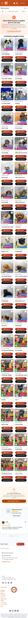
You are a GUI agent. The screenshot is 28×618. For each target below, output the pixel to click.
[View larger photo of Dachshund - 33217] (26, 336)
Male (4, 52)
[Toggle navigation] (2, 3)
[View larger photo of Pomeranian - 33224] (12, 287)
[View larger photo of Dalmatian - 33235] (12, 163)
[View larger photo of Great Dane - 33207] (12, 410)
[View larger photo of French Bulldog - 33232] (26, 163)
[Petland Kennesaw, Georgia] (6, 3)
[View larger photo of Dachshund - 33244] (26, 64)
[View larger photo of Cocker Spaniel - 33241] (12, 89)
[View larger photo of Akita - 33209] (26, 385)
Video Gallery (4, 604)
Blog (2, 606)
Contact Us (3, 602)
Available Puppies (3, 591)
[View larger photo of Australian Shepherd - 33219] (12, 336)
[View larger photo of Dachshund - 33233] (12, 188)
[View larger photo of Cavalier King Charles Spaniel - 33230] (12, 213)
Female (19, 52)
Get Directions (6, 561)
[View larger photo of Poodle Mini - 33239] (26, 114)
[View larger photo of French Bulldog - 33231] (26, 188)
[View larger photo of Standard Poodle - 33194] (12, 460)
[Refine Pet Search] (2, 11)
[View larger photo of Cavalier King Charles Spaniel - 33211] (26, 361)
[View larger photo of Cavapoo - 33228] (26, 213)
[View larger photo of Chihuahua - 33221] (26, 311)
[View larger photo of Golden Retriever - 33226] (12, 262)
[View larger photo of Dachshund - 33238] (12, 138)
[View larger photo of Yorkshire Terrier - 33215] (12, 361)
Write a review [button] (16, 515)
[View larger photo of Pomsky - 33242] (26, 89)
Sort (23, 11)
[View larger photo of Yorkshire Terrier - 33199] (12, 435)
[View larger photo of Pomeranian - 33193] (26, 435)
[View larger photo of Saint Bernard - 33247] (12, 40)
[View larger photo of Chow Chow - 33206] (26, 410)
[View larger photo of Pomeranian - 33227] (26, 237)
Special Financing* (3, 594)
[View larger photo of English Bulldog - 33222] (26, 287)
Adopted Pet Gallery (4, 599)
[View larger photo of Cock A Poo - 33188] (26, 460)
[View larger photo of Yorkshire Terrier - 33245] (12, 64)
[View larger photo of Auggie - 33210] (12, 385)
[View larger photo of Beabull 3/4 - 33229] (12, 237)
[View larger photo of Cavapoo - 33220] (12, 311)
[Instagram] (6, 583)
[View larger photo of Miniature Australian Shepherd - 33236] (26, 138)
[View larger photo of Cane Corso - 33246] (26, 40)
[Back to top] (26, 544)
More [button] (26, 8)
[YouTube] (11, 583)
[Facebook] (3, 583)
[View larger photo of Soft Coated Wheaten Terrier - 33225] (26, 262)
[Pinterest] (8, 583)
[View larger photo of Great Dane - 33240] (12, 114)
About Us (3, 597)
